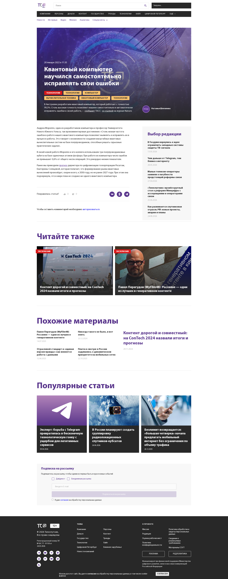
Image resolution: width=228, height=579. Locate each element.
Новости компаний (85, 551)
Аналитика (84, 20)
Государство (97, 14)
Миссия (145, 529)
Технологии (126, 14)
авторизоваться (91, 209)
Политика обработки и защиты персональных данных (179, 531)
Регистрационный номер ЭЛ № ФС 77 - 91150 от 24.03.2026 (48, 543)
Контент (83, 14)
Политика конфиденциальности (152, 544)
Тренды (111, 14)
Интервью (52, 20)
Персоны (59, 14)
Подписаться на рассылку (114, 494)
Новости (41, 20)
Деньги (71, 14)
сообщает (90, 111)
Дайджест (60, 479)
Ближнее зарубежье (112, 547)
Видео (63, 20)
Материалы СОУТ (176, 548)
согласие (64, 500)
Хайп (138, 14)
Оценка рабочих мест (152, 538)
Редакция (146, 534)
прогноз (63, 165)
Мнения (72, 20)
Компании (45, 14)
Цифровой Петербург (155, 14)
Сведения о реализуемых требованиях (175, 540)
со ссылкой (107, 111)
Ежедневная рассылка (81, 479)
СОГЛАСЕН (162, 574)
